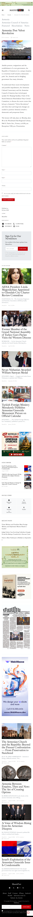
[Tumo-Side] (15, 557)
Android (28, 893)
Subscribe (22, 248)
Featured (6, 25)
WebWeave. (16, 902)
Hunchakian (17, 25)
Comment (4, 145)
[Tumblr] (23, 888)
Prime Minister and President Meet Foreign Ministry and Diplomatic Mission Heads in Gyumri (14, 527)
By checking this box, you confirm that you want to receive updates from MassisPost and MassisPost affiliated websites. (15, 254)
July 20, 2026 (5, 479)
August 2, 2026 (5, 471)
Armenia (9, 15)
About (5, 893)
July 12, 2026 (4, 486)
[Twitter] (13, 888)
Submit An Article (16, 898)
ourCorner (21, 855)
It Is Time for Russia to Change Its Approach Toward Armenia (11, 483)
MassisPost (4, 216)
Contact (15, 893)
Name (3, 170)
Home (3, 15)
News (26, 25)
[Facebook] (9, 888)
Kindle (10, 895)
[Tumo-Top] (16, 4)
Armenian (4, 737)
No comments (6, 37)
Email (3, 177)
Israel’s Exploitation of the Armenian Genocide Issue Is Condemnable (10, 467)
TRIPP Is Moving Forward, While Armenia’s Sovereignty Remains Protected (11, 475)
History (21, 780)
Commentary (11, 737)
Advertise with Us (19, 895)
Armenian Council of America (15, 22)
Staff (9, 893)
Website (3, 185)
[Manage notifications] (28, 912)
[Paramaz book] (16, 586)
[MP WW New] (15, 686)
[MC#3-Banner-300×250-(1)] (16, 444)
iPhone (21, 893)
